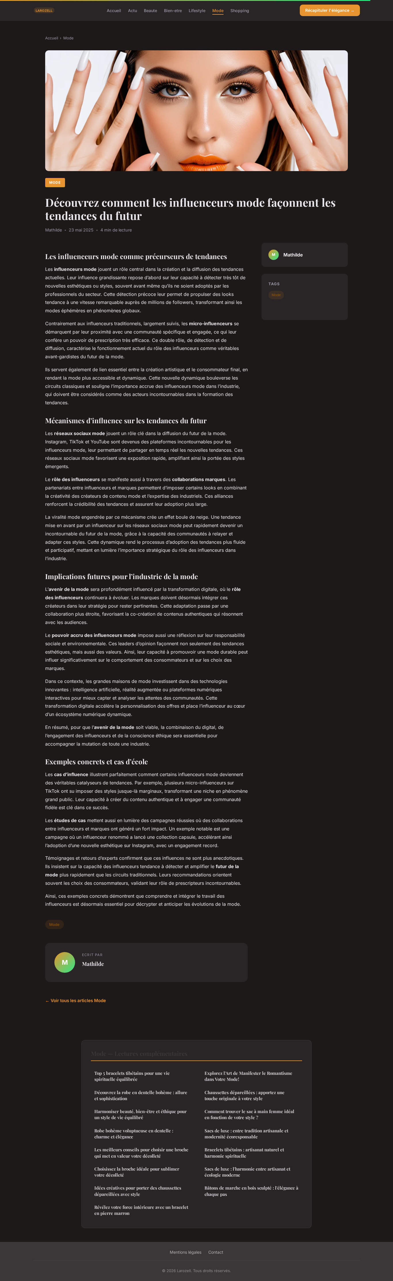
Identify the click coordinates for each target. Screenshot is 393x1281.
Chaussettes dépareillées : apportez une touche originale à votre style (245, 1095)
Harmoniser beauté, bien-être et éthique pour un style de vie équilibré (140, 1114)
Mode (218, 10)
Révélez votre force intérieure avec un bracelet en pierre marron (141, 1210)
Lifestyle (197, 10)
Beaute (150, 10)
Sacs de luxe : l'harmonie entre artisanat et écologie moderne (247, 1172)
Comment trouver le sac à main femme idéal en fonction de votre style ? (249, 1114)
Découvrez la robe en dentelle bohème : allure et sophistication (140, 1095)
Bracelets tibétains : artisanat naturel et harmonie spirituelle (244, 1153)
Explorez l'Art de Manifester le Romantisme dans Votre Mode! (248, 1076)
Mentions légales (185, 1252)
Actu (132, 10)
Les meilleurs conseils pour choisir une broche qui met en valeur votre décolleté (141, 1153)
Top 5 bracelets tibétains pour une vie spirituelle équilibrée (132, 1076)
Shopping (239, 10)
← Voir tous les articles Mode (75, 1000)
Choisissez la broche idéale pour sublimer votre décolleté (136, 1172)
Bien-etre (173, 10)
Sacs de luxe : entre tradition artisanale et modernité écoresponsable (246, 1134)
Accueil (114, 10)
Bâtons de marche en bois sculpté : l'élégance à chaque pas (251, 1191)
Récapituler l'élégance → (329, 10)
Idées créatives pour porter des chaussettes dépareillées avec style (137, 1191)
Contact (215, 1252)
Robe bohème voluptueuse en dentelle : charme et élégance (133, 1134)
